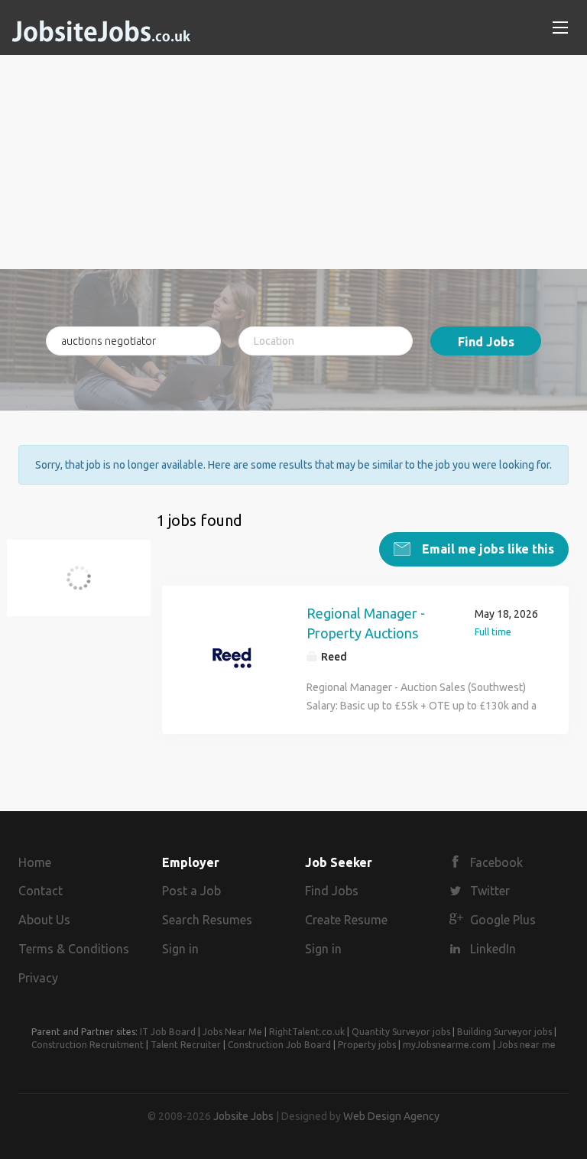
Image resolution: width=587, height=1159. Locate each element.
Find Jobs (486, 342)
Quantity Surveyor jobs (401, 1032)
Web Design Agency (391, 1116)
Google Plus (503, 920)
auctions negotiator (87, 587)
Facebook (496, 862)
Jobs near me (527, 1045)
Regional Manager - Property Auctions (365, 623)
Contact (40, 891)
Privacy (38, 978)
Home (34, 862)
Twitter (490, 891)
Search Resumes (207, 920)
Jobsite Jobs (243, 1116)
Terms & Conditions (73, 949)
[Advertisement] (293, 162)
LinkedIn (493, 949)
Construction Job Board (279, 1045)
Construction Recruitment (87, 1045)
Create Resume (346, 920)
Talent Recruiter (186, 1045)
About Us (44, 920)
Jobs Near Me (232, 1032)
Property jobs (367, 1045)
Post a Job (191, 891)
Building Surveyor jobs (504, 1032)
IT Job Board (168, 1032)
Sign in (180, 949)
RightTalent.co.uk (307, 1032)
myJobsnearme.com (447, 1045)
